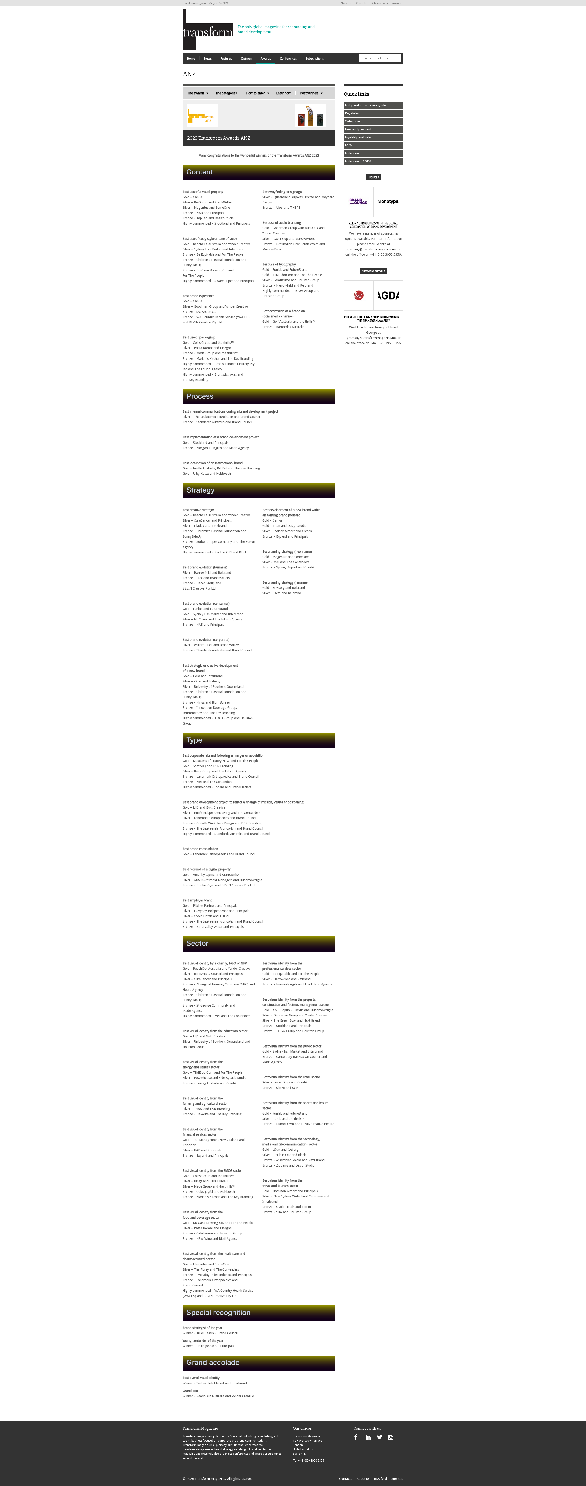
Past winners (309, 93)
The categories (226, 93)
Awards (396, 3)
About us (346, 3)
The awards (195, 93)
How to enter (255, 93)
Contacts (361, 3)
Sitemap (397, 1479)
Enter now (283, 93)
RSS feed (380, 1479)
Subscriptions (379, 3)
